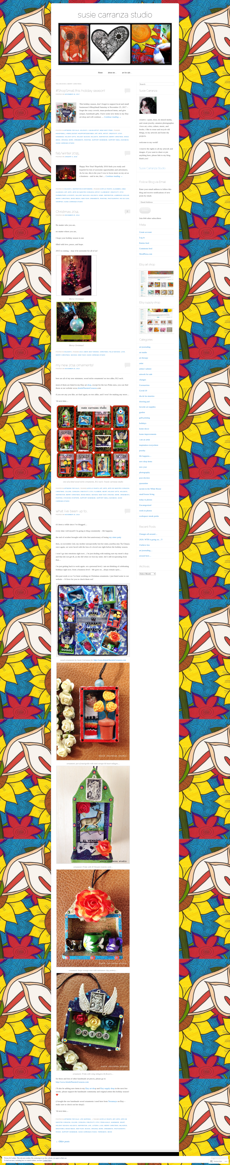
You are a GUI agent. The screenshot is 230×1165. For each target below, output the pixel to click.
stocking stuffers (71, 498)
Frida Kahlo (105, 1122)
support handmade (100, 140)
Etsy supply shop (107, 1088)
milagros (123, 1125)
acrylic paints (106, 189)
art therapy (143, 358)
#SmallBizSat (72, 133)
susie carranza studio (115, 14)
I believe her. (144, 545)
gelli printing (144, 418)
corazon (75, 491)
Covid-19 (143, 391)
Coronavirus (144, 385)
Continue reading (112, 117)
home (101, 195)
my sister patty (115, 537)
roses (58, 1132)
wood (110, 1132)
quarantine (143, 483)
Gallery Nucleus (82, 195)
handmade (60, 136)
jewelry (142, 451)
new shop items (106, 130)
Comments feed (145, 248)
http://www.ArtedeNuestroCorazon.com (110, 660)
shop (89, 385)
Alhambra (117, 189)
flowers (97, 491)
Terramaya (112, 1101)
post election (144, 478)
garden (142, 412)
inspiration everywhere (82, 189)
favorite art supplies (147, 407)
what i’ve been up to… (72, 511)
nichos (87, 1128)
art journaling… (145, 550)
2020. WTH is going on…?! (151, 539)
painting (87, 140)
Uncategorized (145, 505)
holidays (83, 130)
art (96, 133)
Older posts (62, 1141)
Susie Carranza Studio (152, 168)
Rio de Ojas (124, 198)
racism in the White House (150, 489)
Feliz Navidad (114, 352)
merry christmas (116, 136)
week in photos (145, 511)
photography (113, 198)
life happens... (86, 1119)
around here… (145, 556)
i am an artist (93, 130)
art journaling (144, 347)
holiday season (83, 136)
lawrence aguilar (121, 195)
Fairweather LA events (65, 195)
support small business (118, 140)
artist (105, 133)
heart (104, 491)
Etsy (120, 133)
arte (100, 133)
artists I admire (145, 369)
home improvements (147, 434)
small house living (146, 494)
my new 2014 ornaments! (74, 365)
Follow (145, 210)
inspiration (103, 136)
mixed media (76, 198)
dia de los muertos (146, 396)
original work (67, 140)
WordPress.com (145, 254)
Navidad (74, 355)
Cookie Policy (47, 1160)
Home (100, 73)
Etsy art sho (90, 1088)
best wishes (94, 352)
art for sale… (127, 73)
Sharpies (59, 201)
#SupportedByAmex (86, 133)
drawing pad (144, 401)
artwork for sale (71, 130)
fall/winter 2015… (68, 153)
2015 (81, 352)
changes (142, 380)
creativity (113, 133)
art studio (143, 352)
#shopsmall (61, 133)
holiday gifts (70, 136)
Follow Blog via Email (152, 182)
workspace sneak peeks (149, 516)
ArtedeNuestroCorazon (87, 388)
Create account (145, 232)
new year (85, 198)
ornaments (78, 140)
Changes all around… (148, 534)
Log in (142, 238)
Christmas (104, 352)
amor (86, 352)
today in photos (145, 500)
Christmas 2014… (67, 212)
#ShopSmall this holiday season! (80, 91)
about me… (112, 73)
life (89, 1125)
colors (68, 491)
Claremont (105, 192)
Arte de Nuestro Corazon (83, 192)
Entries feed (144, 243)
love (123, 352)
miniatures (60, 1128)
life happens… (145, 456)
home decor (144, 429)
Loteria (95, 1125)
